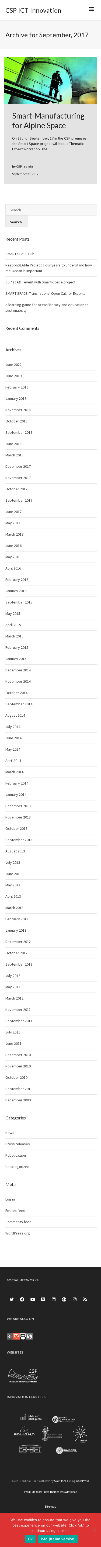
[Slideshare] (23, 1335)
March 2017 (14, 534)
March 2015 (14, 636)
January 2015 (15, 658)
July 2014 (12, 726)
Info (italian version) (58, 1539)
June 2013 (13, 873)
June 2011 (13, 1043)
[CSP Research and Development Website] (23, 1374)
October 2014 (16, 692)
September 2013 (18, 839)
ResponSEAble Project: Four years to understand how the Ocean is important (48, 268)
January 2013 (15, 930)
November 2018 (18, 409)
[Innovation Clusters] (50, 1434)
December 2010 (18, 1054)
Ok (30, 1539)
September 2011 (18, 1020)
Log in (10, 1199)
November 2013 (18, 817)
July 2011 (12, 1032)
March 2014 (14, 771)
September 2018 (18, 432)
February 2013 (16, 919)
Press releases (17, 1144)
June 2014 (13, 738)
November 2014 (18, 681)
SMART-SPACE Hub (19, 253)
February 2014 (16, 783)
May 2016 (12, 556)
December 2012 (18, 941)
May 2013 (12, 885)
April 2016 (13, 568)
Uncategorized (17, 1166)
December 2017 (18, 466)
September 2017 (18, 500)
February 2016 (16, 579)
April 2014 (13, 760)
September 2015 (18, 602)
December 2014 (18, 670)
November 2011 (18, 1009)
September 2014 (18, 704)
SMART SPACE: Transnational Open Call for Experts (45, 293)
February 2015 (16, 647)
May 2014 (12, 749)
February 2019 (16, 387)
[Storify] (29, 1335)
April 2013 (13, 896)
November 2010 (18, 1066)
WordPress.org (17, 1233)
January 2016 (15, 590)
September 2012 (18, 964)
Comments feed (18, 1221)
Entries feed (15, 1210)
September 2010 (18, 1088)
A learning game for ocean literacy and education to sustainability (47, 307)
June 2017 (13, 511)
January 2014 (15, 794)
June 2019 (13, 375)
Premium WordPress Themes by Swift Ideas (50, 1492)
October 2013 (16, 828)
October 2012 (16, 953)
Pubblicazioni (16, 1155)
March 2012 (14, 998)
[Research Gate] (10, 1335)
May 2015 (12, 613)
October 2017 (16, 489)
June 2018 (13, 443)
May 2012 (12, 986)
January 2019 (15, 398)
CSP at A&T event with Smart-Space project (40, 282)
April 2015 (13, 624)
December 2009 (18, 1100)
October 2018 (16, 421)
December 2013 (18, 805)
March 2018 (14, 455)
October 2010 (16, 1077)
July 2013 (12, 862)
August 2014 (15, 715)
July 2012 (12, 975)
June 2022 (13, 364)
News (9, 1132)
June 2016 (13, 545)
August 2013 (15, 851)
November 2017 (18, 477)
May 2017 (12, 523)
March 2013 (14, 907)
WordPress (82, 1481)
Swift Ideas (61, 1481)
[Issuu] (16, 1335)
